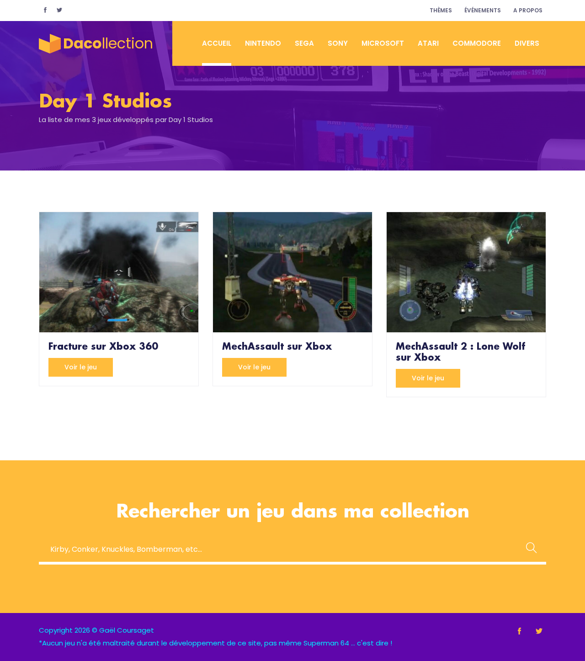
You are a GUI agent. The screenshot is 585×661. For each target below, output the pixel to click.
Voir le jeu (80, 367)
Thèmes (441, 10)
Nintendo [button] (263, 43)
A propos (527, 10)
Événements (482, 10)
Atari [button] (428, 43)
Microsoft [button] (383, 43)
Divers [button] (527, 43)
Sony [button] (338, 43)
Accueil (216, 43)
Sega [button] (304, 43)
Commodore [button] (476, 43)
